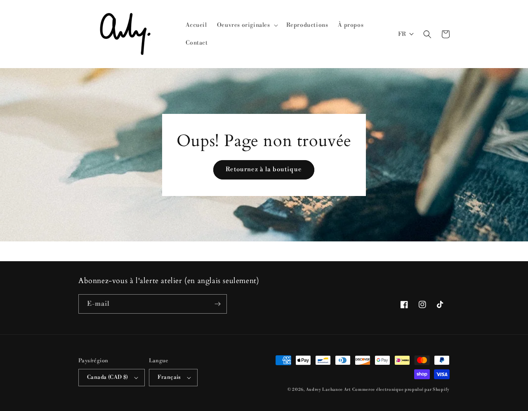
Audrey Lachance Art (328, 389)
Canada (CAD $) (107, 377)
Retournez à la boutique (264, 169)
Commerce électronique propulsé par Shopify (401, 389)
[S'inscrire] (217, 304)
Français (169, 377)
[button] (246, 25)
